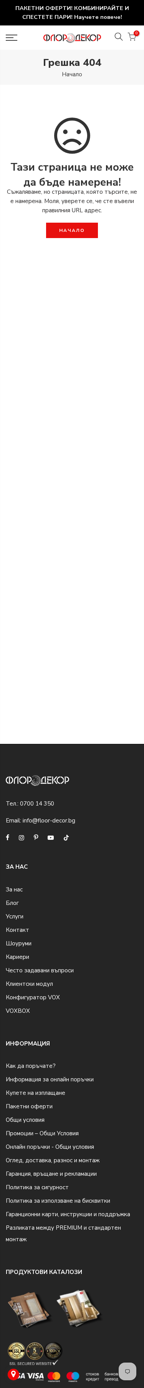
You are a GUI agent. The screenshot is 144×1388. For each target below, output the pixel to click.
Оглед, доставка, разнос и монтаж (52, 1160)
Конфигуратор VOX (33, 997)
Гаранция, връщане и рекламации (51, 1174)
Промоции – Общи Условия (42, 1133)
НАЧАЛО (72, 230)
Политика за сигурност (37, 1187)
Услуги (14, 916)
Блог (12, 903)
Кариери (17, 957)
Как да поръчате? (31, 1066)
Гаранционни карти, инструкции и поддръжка (68, 1214)
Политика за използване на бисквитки (58, 1201)
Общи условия (25, 1120)
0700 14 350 (37, 803)
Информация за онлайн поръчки (50, 1079)
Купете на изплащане (35, 1093)
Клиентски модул (29, 984)
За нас (14, 889)
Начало (72, 74)
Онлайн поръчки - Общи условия (50, 1147)
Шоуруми (18, 943)
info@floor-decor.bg (49, 820)
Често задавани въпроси (40, 970)
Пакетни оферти (29, 1106)
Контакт (17, 930)
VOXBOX (18, 1011)
